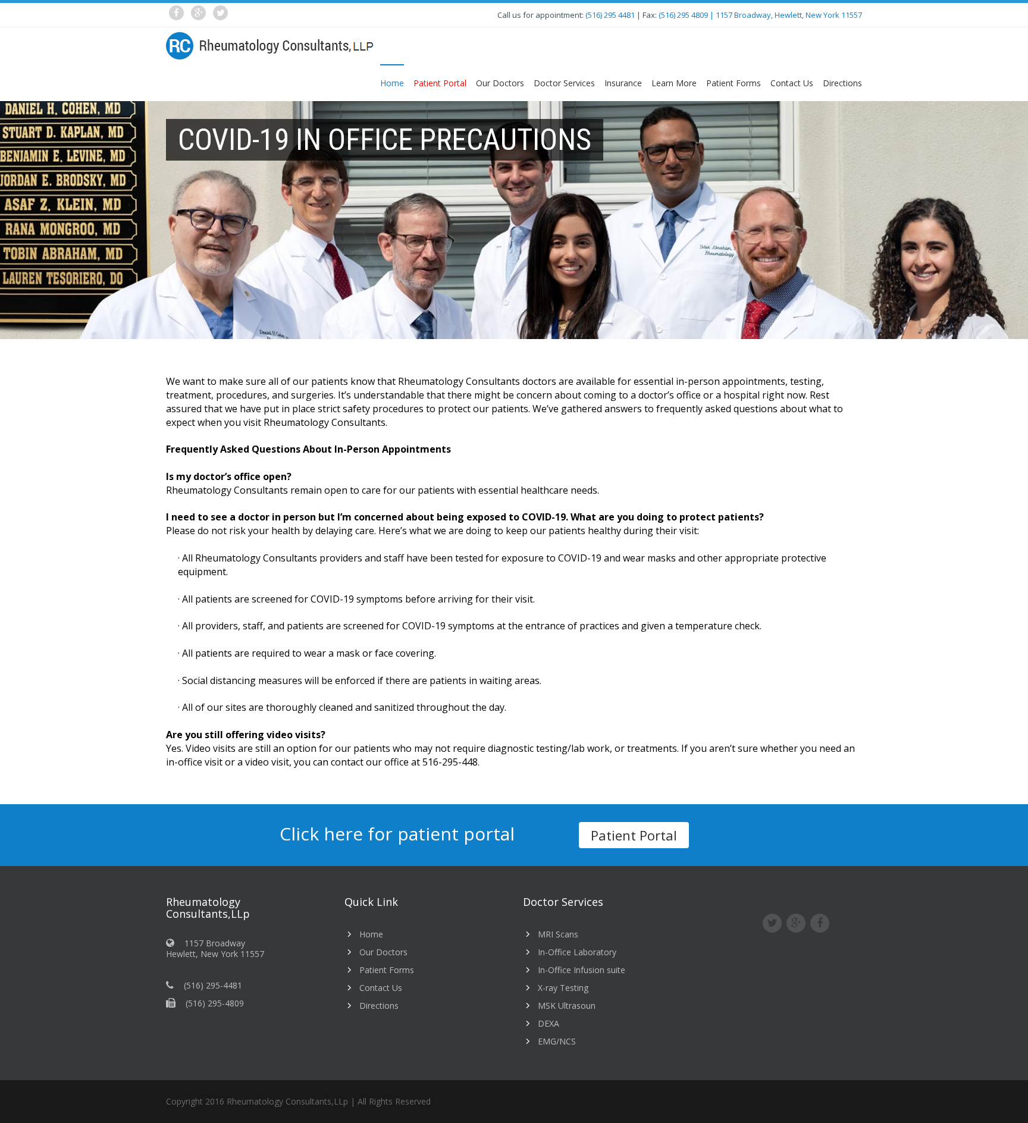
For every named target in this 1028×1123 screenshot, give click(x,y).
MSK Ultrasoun (567, 1005)
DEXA (548, 1023)
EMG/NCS (557, 1041)
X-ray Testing (563, 987)
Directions (842, 83)
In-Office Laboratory (577, 952)
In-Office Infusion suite (581, 969)
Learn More (674, 83)
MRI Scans (558, 934)
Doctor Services (564, 83)
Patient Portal (634, 835)
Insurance (623, 83)
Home (392, 83)
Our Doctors (500, 83)
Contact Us (791, 83)
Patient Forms (733, 83)
